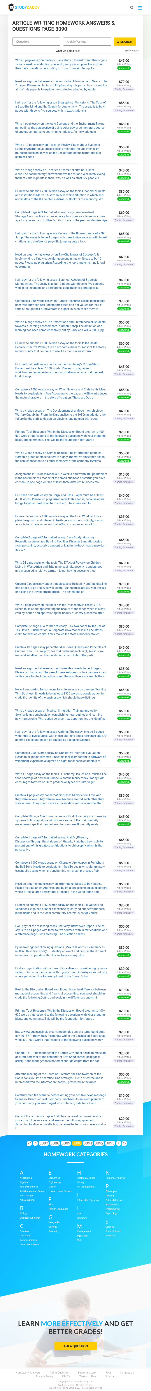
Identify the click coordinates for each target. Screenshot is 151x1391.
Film (50, 1204)
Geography (54, 1222)
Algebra (24, 1182)
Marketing (82, 1235)
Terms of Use (87, 1376)
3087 (43, 1143)
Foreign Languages (58, 1209)
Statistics (110, 1235)
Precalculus (112, 1204)
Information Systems (88, 1200)
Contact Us (127, 1372)
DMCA (66, 1376)
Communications (29, 1240)
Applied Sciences (29, 1186)
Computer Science (29, 1244)
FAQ (108, 1372)
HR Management (85, 1186)
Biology (23, 1213)
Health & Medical (86, 1177)
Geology (52, 1226)
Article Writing (27, 1200)
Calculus (24, 1231)
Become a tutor (87, 1372)
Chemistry (25, 1235)
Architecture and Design (32, 1191)
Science (110, 1226)
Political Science (114, 1200)
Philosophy (111, 1191)
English (52, 1186)
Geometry (53, 1231)
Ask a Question (75, 1346)
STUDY (27, 7)
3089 (66, 1143)
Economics (54, 1177)
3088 (54, 1143)
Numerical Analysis (116, 1177)
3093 (110, 1143)
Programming (113, 1209)
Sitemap (110, 1376)
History (80, 1182)
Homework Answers (28, 1372)
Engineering (54, 1182)
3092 (99, 1143)
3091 (88, 1143)
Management (84, 1231)
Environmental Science (60, 1191)
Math (79, 1240)
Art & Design (26, 1195)
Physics (110, 1195)
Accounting (26, 1177)
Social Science (113, 1231)
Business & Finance (30, 1217)
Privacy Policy (44, 1376)
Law (79, 1213)
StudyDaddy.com (84, 1381)
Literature (82, 1218)
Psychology (111, 1213)
